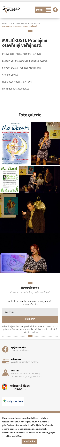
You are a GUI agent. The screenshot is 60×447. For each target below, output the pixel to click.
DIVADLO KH (7, 24)
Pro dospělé (35, 24)
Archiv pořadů (21, 24)
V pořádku (29, 441)
